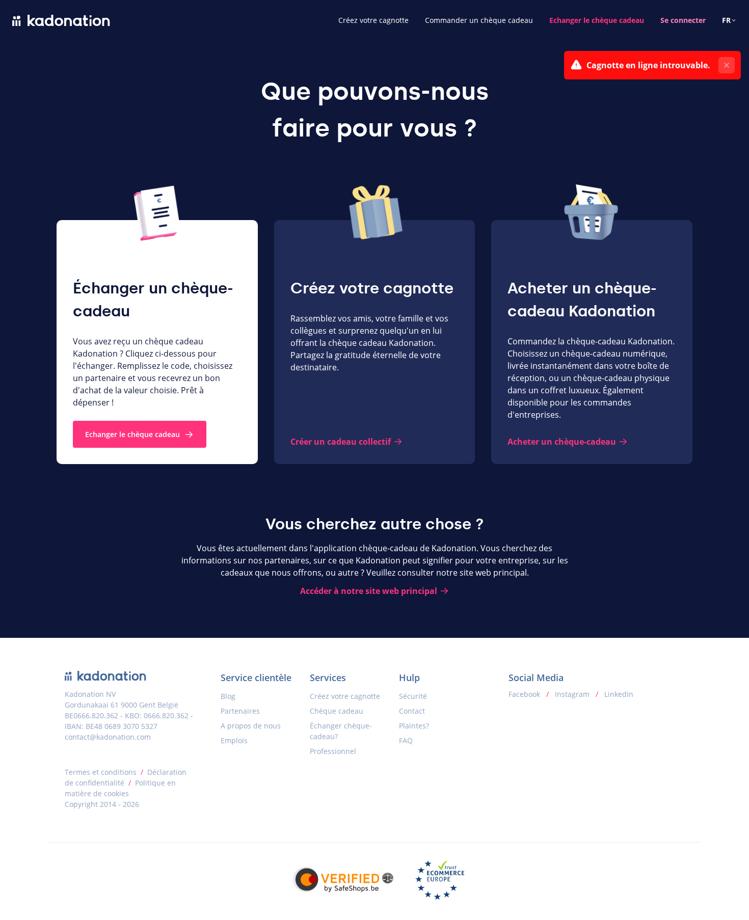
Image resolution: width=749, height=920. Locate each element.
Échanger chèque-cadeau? (341, 731)
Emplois (234, 740)
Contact (412, 711)
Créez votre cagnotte (373, 20)
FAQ (406, 740)
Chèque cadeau (336, 711)
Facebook (525, 694)
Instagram (572, 694)
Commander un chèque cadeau (479, 20)
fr (726, 20)
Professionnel (333, 751)
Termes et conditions (101, 772)
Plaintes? (414, 725)
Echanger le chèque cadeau (596, 20)
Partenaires (240, 711)
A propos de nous (251, 725)
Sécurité (413, 696)
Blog (228, 696)
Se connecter (683, 20)
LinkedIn (617, 694)
